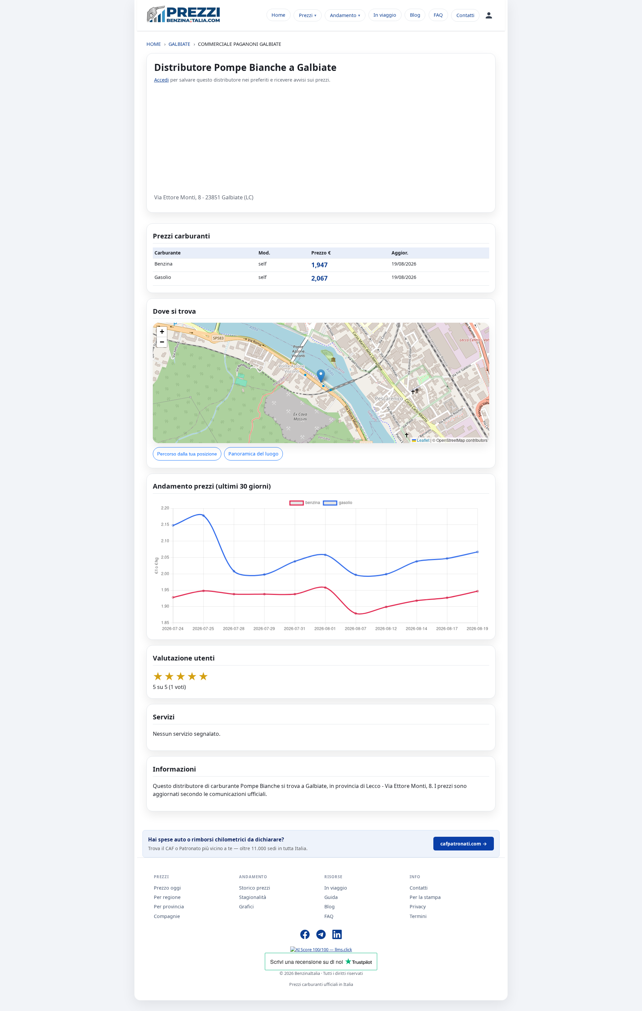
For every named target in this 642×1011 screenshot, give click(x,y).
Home (278, 15)
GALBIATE (179, 44)
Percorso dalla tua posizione (187, 454)
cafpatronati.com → (463, 843)
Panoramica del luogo (253, 453)
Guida (331, 897)
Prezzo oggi (167, 888)
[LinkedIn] (337, 935)
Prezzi (306, 15)
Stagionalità (252, 897)
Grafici (246, 906)
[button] (321, 376)
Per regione (167, 897)
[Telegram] (321, 935)
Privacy (418, 906)
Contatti (465, 15)
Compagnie (167, 916)
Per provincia (169, 906)
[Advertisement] (321, 138)
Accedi (161, 80)
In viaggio (384, 15)
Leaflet (422, 440)
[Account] (489, 15)
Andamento (343, 15)
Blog (415, 15)
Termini (418, 916)
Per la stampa (425, 897)
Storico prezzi (254, 888)
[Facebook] (305, 935)
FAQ (438, 15)
